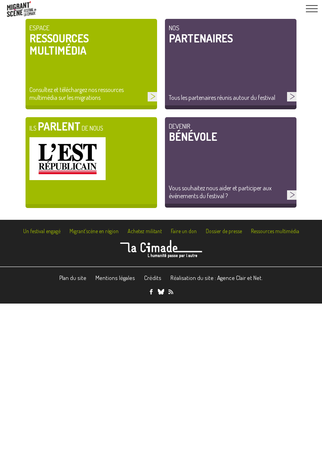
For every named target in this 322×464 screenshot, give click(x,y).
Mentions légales (115, 278)
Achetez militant (145, 231)
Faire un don (184, 231)
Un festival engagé (41, 231)
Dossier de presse (224, 231)
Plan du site (72, 278)
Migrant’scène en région (94, 231)
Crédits (152, 278)
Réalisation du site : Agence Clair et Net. (216, 278)
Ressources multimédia (275, 231)
